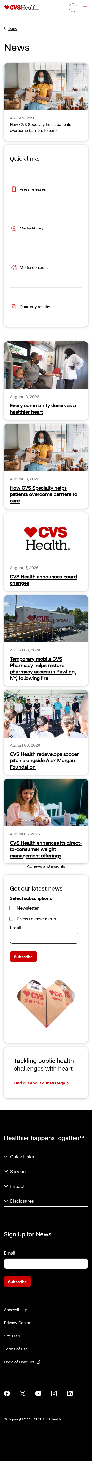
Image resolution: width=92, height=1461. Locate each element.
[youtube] (38, 1393)
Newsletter (28, 908)
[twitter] (23, 1393)
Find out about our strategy (39, 1082)
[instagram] (54, 1393)
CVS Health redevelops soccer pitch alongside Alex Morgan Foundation (44, 760)
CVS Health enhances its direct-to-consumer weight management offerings (46, 849)
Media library (32, 227)
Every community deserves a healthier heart (43, 408)
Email (15, 928)
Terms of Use (16, 1348)
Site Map (12, 1335)
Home (12, 28)
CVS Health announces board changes (43, 579)
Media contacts (34, 267)
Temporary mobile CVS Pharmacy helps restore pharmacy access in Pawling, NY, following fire (43, 668)
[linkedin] (70, 1393)
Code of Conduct (19, 1361)
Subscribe (23, 956)
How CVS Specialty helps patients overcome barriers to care (43, 494)
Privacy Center (17, 1322)
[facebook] (7, 1393)
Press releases (33, 189)
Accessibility (15, 1309)
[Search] (73, 7)
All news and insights (46, 866)
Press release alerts (36, 919)
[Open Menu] (83, 7)
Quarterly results (35, 306)
